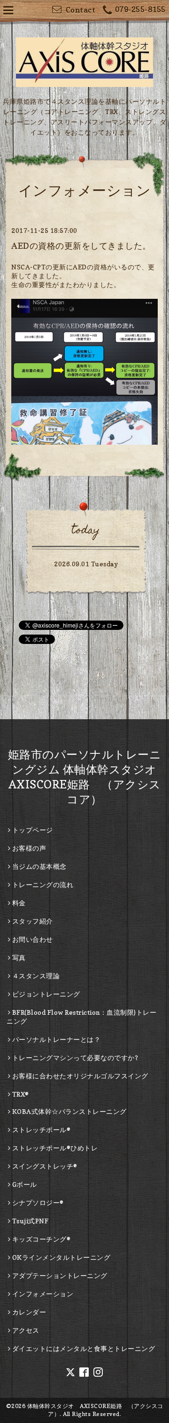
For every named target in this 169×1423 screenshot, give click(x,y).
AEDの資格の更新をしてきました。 (81, 246)
